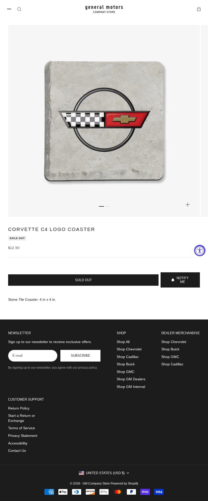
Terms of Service (21, 428)
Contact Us (17, 451)
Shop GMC (125, 372)
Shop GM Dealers (131, 379)
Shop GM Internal (131, 387)
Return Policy (18, 408)
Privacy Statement (22, 436)
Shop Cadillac (128, 357)
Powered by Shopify (124, 483)
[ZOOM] (188, 205)
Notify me (183, 280)
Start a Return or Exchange (21, 418)
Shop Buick (126, 364)
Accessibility (17, 443)
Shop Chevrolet (129, 349)
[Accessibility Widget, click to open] (199, 250)
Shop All (123, 342)
